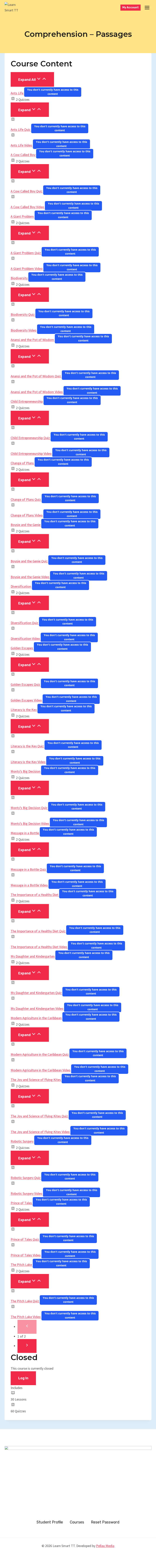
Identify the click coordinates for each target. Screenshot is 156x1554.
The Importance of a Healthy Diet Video (39, 947)
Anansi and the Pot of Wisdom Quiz (36, 376)
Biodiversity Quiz (23, 314)
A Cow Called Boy (23, 155)
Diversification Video (26, 638)
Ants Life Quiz (21, 129)
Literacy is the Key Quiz (28, 746)
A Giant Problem (23, 216)
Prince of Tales (22, 1203)
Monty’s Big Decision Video (30, 823)
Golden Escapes (22, 648)
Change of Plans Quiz (26, 499)
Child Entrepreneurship (27, 401)
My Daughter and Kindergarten (33, 956)
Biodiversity (19, 278)
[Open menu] (146, 7)
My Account (130, 7)
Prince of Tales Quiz (25, 1239)
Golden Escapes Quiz (26, 684)
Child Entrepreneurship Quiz (31, 438)
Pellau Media (105, 1546)
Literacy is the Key (24, 709)
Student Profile (50, 1522)
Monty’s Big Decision (26, 771)
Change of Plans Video (27, 515)
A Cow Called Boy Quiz (27, 191)
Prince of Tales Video (26, 1255)
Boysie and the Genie (26, 524)
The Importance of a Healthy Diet (35, 894)
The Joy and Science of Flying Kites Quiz (40, 1116)
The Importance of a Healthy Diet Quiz (38, 931)
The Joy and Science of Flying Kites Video (40, 1132)
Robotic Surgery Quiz (26, 1178)
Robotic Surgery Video (27, 1193)
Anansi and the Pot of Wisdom (33, 340)
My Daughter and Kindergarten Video (37, 1008)
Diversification (21, 586)
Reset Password (105, 1522)
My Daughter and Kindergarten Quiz (36, 993)
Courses (77, 1522)
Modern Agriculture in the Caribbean (36, 1018)
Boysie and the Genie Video (30, 577)
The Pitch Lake (22, 1264)
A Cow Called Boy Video (28, 207)
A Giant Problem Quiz (26, 253)
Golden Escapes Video (27, 700)
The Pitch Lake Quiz (25, 1301)
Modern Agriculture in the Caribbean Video (41, 1070)
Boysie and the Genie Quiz (29, 561)
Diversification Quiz (25, 623)
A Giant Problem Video (27, 268)
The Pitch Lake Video (26, 1317)
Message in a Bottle (25, 833)
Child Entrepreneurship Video (31, 453)
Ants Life (17, 93)
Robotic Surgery (22, 1141)
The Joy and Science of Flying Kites (36, 1079)
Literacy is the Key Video (28, 762)
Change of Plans (23, 463)
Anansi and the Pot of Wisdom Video (37, 392)
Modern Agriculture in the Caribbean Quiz (40, 1054)
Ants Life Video (22, 145)
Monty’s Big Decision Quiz (29, 808)
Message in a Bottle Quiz (29, 869)
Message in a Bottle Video (30, 885)
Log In (23, 1378)
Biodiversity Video (24, 330)
